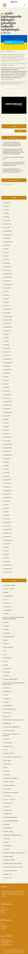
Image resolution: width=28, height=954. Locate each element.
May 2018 (6, 554)
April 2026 (6, 217)
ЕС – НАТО (6, 739)
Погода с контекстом (9, 781)
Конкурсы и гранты (9, 746)
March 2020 (7, 476)
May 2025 (6, 256)
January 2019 (7, 526)
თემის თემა (7, 838)
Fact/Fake (6, 629)
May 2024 (6, 298)
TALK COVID (7, 668)
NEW (5, 650)
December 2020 (8, 444)
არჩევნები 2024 (8, 813)
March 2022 (7, 391)
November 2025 (8, 234)
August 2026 (7, 202)
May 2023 (6, 341)
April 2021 (6, 430)
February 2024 (7, 309)
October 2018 (7, 536)
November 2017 (8, 572)
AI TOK (5, 599)
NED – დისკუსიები (8, 647)
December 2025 (8, 231)
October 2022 (7, 366)
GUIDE (5, 640)
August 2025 (7, 245)
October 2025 (7, 238)
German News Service (9, 636)
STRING (6, 665)
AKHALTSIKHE (7, 610)
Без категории (7, 712)
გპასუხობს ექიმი (8, 828)
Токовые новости (8, 803)
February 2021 (7, 437)
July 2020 (6, 462)
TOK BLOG (6, 675)
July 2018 (6, 547)
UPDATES (6, 702)
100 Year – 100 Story (9, 589)
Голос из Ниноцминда (9, 730)
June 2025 (6, 252)
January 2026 (7, 227)
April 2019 (6, 515)
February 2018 (7, 565)
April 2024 (6, 302)
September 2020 (8, 455)
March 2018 (7, 561)
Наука (5, 750)
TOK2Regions (7, 688)
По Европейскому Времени (10, 778)
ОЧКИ (5, 767)
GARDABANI (7, 633)
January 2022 (7, 398)
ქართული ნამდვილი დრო (10, 870)
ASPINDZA (6, 613)
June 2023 (6, 337)
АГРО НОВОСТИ (8, 705)
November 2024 (8, 277)
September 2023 (8, 327)
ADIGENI (6, 592)
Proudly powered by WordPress (11, 950)
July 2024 (6, 291)
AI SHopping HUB (8, 596)
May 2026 (6, 213)
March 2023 (7, 348)
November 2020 (8, 448)
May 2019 (6, 511)
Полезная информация (9, 785)
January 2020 (7, 483)
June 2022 (6, 380)
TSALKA (6, 695)
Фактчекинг (7, 806)
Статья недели (7, 796)
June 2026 (6, 209)
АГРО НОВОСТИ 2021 (9, 709)
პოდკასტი (6, 849)
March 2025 (7, 263)
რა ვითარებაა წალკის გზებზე (10, 89)
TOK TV (14, 2)
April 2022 (6, 387)
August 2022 (7, 373)
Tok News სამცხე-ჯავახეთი (10, 679)
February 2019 (7, 522)
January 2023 (7, 355)
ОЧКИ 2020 (7, 771)
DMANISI (6, 622)
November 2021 (8, 405)
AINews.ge (6, 603)
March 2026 (7, 220)
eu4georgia (6, 626)
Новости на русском (9, 753)
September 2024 (8, 284)
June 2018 (6, 551)
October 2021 (7, 408)
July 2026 (6, 206)
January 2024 (7, 313)
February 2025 (7, 266)
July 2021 (6, 419)
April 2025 (6, 259)
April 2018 (6, 558)
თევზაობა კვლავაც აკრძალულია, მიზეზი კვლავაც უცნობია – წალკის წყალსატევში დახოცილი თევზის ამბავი (14, 164)
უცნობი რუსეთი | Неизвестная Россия (13, 867)
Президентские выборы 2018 (11, 792)
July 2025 (6, 249)
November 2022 (8, 362)
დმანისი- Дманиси (8, 831)
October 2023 (7, 323)
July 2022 (6, 376)
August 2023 (7, 330)
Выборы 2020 (7, 723)
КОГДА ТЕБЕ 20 (8, 742)
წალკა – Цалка (8, 877)
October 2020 (7, 451)
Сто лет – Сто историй (9, 799)
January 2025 (7, 270)
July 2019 (6, 504)
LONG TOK (6, 643)
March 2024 (7, 305)
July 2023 (6, 334)
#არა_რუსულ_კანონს (9, 585)
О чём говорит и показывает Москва (13, 757)
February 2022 (7, 394)
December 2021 (8, 401)
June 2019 (6, 508)
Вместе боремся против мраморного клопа (14, 720)
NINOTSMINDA (7, 658)
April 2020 (6, 472)
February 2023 (7, 352)
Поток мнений (7, 789)
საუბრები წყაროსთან (9, 860)
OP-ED (5, 661)
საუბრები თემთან (8, 856)
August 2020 (7, 458)
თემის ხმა (6, 842)
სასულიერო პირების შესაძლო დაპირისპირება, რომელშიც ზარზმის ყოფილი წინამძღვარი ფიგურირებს (12, 144)
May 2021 (6, 426)
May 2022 (6, 384)
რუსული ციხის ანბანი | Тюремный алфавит (14, 853)
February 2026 (7, 224)
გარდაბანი (7, 824)
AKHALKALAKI (7, 606)
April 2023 (6, 344)
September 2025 (8, 241)
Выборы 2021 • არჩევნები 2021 (12, 727)
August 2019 (7, 501)
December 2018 (8, 529)
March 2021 (7, 433)
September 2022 (8, 369)
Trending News (7, 691)
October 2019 (7, 494)
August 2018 (7, 543)
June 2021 (6, 423)
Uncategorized (7, 698)
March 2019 (7, 519)
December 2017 (8, 568)
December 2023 (8, 316)
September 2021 (8, 412)
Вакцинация (7, 716)
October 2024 (7, 281)
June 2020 (6, 465)
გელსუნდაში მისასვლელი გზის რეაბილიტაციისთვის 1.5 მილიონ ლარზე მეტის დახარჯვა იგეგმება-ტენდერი (13, 170)
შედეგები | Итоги (8, 874)
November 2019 (8, 490)
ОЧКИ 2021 (7, 774)
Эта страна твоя (8, 810)
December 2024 (8, 273)
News (5, 654)
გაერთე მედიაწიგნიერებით (11, 821)
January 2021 (7, 440)
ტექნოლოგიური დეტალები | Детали (13, 863)
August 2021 (7, 416)
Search (14, 126)
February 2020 (7, 479)
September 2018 (8, 540)
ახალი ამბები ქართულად (10, 817)
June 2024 (6, 295)
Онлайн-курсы (7, 764)
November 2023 (8, 320)
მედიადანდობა (8, 845)
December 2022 (8, 359)
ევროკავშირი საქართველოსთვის (12, 835)
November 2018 (8, 533)
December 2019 (8, 487)
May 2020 (6, 469)
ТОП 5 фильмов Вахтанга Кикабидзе (11, 92)
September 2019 (8, 497)
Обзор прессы (7, 760)
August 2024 (7, 288)
